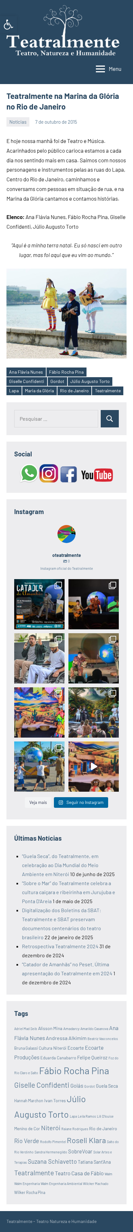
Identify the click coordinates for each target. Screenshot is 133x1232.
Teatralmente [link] (108, 390)
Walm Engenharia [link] (27, 1183)
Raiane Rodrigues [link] (74, 1129)
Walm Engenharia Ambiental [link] (61, 1183)
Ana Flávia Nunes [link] (26, 372)
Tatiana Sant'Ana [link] (94, 1162)
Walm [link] (108, 1174)
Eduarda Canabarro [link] (58, 1057)
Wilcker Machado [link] (95, 1183)
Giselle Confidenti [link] (26, 381)
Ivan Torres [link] (55, 1100)
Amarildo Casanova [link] (94, 1029)
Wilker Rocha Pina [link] (29, 1192)
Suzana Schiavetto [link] (52, 1161)
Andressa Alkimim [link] (66, 1038)
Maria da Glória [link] (39, 390)
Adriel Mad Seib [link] (25, 1029)
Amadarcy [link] (71, 1028)
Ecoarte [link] (75, 1048)
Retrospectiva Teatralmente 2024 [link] (60, 946)
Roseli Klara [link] (86, 1140)
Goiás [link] (76, 1085)
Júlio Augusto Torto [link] (90, 381)
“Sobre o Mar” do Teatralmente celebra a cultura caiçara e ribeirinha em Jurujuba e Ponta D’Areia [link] (68, 892)
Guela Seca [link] (107, 1086)
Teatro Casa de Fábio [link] (79, 1173)
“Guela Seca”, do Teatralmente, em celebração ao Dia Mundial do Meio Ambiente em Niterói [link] (60, 865)
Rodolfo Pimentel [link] (53, 1142)
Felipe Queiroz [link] (92, 1057)
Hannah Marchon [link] (28, 1100)
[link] (8, 24)
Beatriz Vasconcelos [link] (102, 1038)
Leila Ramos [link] (87, 1116)
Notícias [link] (17, 122)
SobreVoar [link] (80, 1151)
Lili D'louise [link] (105, 1116)
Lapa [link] (14, 390)
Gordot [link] (57, 381)
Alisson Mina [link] (50, 1028)
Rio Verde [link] (26, 1140)
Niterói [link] (50, 1128)
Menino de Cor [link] (27, 1128)
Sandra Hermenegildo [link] (51, 1152)
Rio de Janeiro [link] (74, 390)
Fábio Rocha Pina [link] (66, 372)
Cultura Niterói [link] (52, 1048)
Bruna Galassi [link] (26, 1048)
